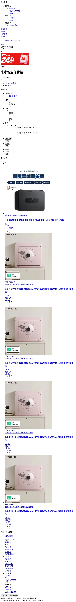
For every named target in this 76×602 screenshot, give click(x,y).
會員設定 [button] (17, 40)
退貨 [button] (12, 40)
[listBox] (38, 158)
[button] (38, 13)
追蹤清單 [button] (8, 40)
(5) (13, 96)
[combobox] (38, 72)
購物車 (3, 31)
